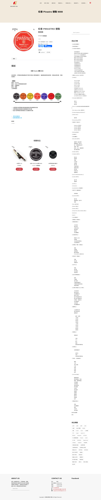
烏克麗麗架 (76, 405)
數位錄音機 (76, 252)
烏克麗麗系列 (77, 293)
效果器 (75, 249)
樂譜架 (75, 391)
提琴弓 (76, 353)
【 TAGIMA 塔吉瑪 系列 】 (77, 98)
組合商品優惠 (74, 412)
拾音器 (75, 239)
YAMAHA (79, 442)
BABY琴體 (78, 428)
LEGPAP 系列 (77, 83)
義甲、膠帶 (77, 316)
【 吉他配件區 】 (75, 234)
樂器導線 (76, 251)
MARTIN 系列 (77, 85)
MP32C (73, 435)
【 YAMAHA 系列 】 (76, 154)
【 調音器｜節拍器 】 (76, 219)
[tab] (14, 59)
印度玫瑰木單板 (75, 445)
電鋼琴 (75, 158)
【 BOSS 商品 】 (75, 206)
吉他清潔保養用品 (77, 241)
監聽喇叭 (76, 172)
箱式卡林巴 (74, 454)
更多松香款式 (16, 116)
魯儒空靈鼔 (76, 285)
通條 (76, 343)
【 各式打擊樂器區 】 (76, 274)
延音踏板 (76, 193)
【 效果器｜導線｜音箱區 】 (77, 244)
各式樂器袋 (76, 301)
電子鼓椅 (76, 280)
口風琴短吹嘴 (75, 447)
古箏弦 (76, 322)
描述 (14, 58)
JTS (73, 433)
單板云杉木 (74, 449)
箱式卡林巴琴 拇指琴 (78, 59)
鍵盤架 (75, 394)
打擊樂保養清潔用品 (78, 284)
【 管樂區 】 (74, 332)
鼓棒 (75, 277)
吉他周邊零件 (77, 242)
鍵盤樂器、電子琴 (77, 143)
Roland (81, 437)
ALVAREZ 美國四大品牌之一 (80, 94)
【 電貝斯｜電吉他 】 (76, 122)
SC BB (73, 440)
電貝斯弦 (76, 229)
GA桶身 (86, 430)
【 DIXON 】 (74, 213)
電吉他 (75, 104)
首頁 (41, 3)
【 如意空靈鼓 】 (75, 46)
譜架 (75, 407)
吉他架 (75, 388)
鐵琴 (75, 361)
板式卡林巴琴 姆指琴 (78, 60)
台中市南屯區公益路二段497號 (59, 489)
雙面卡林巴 (74, 461)
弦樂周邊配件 (43, 41)
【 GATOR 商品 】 (75, 374)
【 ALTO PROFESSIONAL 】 (78, 174)
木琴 (75, 363)
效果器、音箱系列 (77, 299)
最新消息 (53, 3)
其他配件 (76, 272)
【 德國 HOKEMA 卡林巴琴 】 (78, 75)
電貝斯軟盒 (76, 385)
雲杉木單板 (86, 461)
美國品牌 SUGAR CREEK (79, 91)
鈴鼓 (75, 369)
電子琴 (75, 180)
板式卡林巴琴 (75, 452)
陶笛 (75, 370)
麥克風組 (76, 270)
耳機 (75, 160)
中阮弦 (76, 325)
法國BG (81, 452)
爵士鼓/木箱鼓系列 (78, 298)
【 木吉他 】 (74, 77)
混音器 (75, 163)
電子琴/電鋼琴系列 (78, 296)
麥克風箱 (76, 386)
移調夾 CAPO (77, 238)
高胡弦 (76, 320)
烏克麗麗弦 (76, 232)
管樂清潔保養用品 (79, 344)
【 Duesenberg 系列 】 (76, 120)
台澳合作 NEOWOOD (78, 89)
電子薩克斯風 (77, 149)
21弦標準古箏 (77, 309)
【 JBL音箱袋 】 (75, 217)
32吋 (73, 425)
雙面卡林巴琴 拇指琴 (78, 57)
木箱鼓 (75, 279)
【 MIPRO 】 (74, 264)
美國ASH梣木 (75, 457)
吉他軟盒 (76, 383)
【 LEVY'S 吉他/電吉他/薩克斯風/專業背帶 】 (80, 107)
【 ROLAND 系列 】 (76, 138)
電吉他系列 (76, 292)
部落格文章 (68, 3)
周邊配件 (76, 262)
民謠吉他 (76, 170)
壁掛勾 (75, 395)
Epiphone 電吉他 (77, 125)
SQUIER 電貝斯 (77, 126)
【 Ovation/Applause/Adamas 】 (78, 112)
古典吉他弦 (76, 228)
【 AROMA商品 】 (75, 132)
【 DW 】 (74, 215)
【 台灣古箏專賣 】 (76, 44)
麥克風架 (76, 389)
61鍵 (73, 428)
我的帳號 (83, 3)
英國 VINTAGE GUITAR (79, 92)
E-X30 (77, 430)
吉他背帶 (76, 303)
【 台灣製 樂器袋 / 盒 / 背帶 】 (78, 287)
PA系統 (75, 161)
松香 (47, 41)
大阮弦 (76, 326)
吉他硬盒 (76, 382)
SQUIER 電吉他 (77, 128)
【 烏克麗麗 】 (75, 136)
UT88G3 (74, 442)
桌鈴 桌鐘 (76, 364)
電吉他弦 (76, 226)
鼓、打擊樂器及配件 (78, 145)
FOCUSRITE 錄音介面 (79, 254)
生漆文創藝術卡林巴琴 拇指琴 (80, 56)
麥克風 (75, 169)
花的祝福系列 (77, 51)
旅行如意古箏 (77, 311)
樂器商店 (60, 3)
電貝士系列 (76, 295)
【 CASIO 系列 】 (75, 176)
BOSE (84, 428)
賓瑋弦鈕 (81, 459)
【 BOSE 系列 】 (75, 208)
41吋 (85, 425)
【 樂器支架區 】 (75, 401)
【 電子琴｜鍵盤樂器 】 (76, 190)
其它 (73, 414)
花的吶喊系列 (77, 62)
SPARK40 (79, 440)
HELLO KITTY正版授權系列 (80, 54)
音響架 (75, 392)
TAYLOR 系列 (77, 80)
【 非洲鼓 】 (74, 134)
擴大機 (75, 164)
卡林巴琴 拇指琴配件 (78, 70)
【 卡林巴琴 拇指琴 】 (76, 48)
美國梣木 (81, 457)
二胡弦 (76, 323)
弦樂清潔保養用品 (79, 356)
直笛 (75, 367)
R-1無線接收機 (75, 437)
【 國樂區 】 (74, 306)
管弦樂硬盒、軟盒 (77, 379)
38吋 (81, 425)
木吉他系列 (76, 290)
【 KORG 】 (74, 183)
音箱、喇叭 (76, 146)
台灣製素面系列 (77, 67)
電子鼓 (75, 199)
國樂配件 (76, 313)
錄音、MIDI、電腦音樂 (78, 148)
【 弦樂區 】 (50, 41)
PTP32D (85, 435)
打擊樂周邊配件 (77, 282)
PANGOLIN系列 (77, 68)
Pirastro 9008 (45, 44)
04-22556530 (56, 487)
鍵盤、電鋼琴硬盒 (77, 380)
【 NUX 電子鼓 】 (75, 204)
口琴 (75, 366)
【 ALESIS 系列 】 (76, 195)
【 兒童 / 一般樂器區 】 (76, 358)
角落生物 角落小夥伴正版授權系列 (81, 53)
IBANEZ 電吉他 (77, 130)
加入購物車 (19, 169)
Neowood (79, 435)
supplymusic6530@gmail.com (59, 490)
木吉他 (75, 102)
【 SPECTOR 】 (75, 114)
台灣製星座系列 (77, 65)
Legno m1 (83, 433)
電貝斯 (75, 117)
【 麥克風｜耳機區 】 (76, 256)
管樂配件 (76, 335)
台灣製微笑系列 (77, 63)
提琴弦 (75, 231)
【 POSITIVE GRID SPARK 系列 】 (79, 210)
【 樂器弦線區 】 (75, 221)
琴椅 (75, 404)
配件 (75, 372)
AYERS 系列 (76, 82)
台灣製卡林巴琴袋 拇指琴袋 (79, 73)
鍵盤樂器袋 (76, 377)
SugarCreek (85, 440)
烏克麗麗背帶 (77, 304)
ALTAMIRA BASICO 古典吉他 (80, 95)
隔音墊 (75, 397)
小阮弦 (76, 317)
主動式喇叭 (76, 166)
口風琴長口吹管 (83, 447)
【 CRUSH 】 (74, 185)
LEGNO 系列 (76, 86)
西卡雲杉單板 (75, 459)
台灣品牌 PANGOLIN (78, 88)
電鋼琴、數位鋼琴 (77, 142)
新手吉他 (80, 449)
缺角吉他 (80, 454)
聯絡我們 (76, 3)
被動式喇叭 (76, 167)
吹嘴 (76, 338)
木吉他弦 (76, 225)
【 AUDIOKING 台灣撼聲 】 (77, 188)
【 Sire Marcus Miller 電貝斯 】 (78, 110)
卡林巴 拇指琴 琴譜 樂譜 (79, 71)
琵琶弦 (76, 329)
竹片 (76, 340)
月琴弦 (76, 319)
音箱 (75, 202)
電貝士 (75, 101)
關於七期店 (46, 3)
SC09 (86, 437)
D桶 (73, 430)
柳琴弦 (76, 328)
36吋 (77, 425)
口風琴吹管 (83, 445)
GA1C (82, 430)
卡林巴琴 (85, 442)
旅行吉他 (86, 449)
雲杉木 (80, 461)
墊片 (76, 341)
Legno (77, 433)
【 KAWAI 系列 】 (75, 151)
